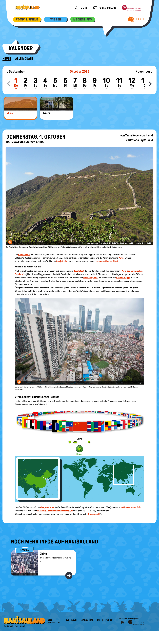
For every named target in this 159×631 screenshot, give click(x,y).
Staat (115, 261)
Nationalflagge (123, 277)
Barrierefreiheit (105, 620)
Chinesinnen (24, 254)
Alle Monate (24, 58)
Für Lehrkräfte (107, 8)
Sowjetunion (62, 261)
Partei (121, 258)
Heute (6, 58)
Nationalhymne (90, 277)
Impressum (71, 620)
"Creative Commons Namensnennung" (55, 510)
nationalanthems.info (130, 507)
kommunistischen (104, 261)
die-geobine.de (47, 507)
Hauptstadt (79, 271)
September (16, 71)
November (143, 71)
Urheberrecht (93, 514)
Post (140, 19)
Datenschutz (87, 620)
